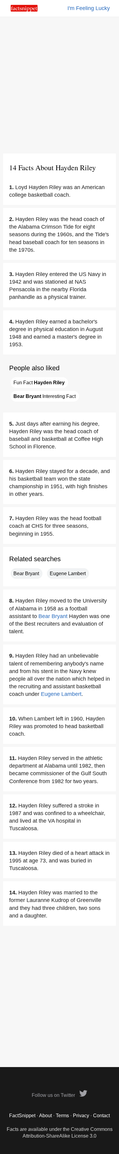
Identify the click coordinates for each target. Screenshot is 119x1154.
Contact (101, 1115)
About (45, 1115)
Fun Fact (39, 382)
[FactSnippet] (24, 9)
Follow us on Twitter (54, 1095)
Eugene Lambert (68, 573)
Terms (62, 1115)
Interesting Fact (44, 396)
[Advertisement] (59, 85)
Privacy (81, 1115)
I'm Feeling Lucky (88, 8)
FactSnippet (22, 1115)
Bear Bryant (26, 573)
